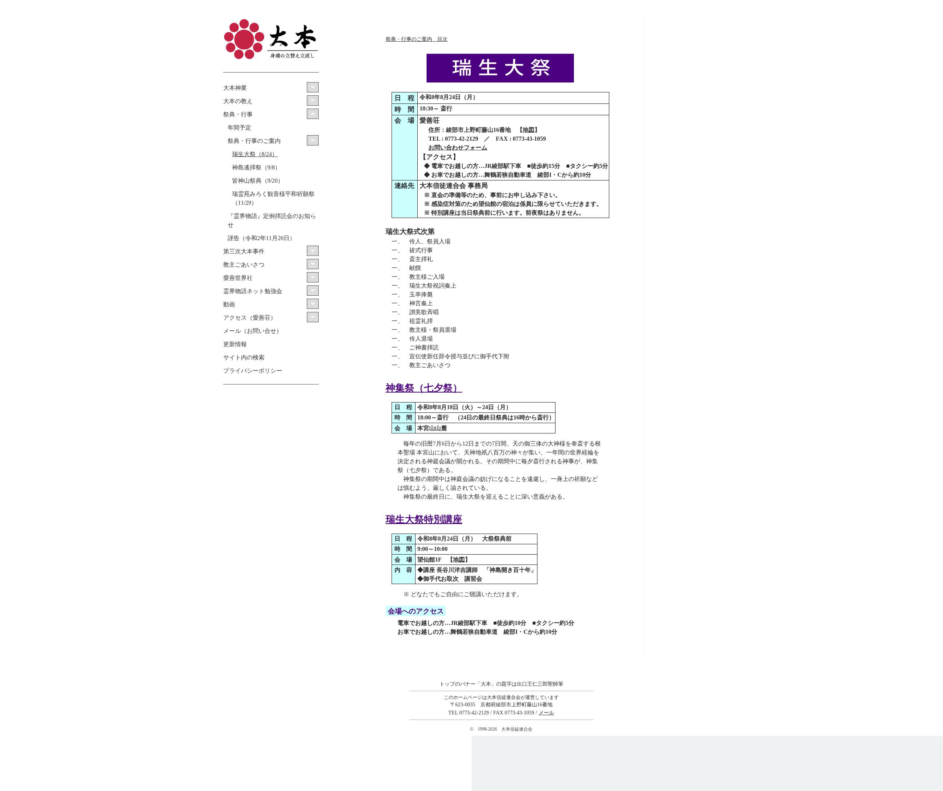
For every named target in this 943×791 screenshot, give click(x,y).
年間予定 (239, 127)
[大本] (271, 58)
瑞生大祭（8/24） (255, 154)
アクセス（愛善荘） (249, 317)
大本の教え (238, 101)
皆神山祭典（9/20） (258, 180)
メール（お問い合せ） (252, 331)
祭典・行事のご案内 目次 (417, 39)
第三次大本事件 (243, 251)
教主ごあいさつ (243, 264)
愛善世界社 (238, 278)
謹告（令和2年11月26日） (261, 238)
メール (546, 713)
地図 (528, 130)
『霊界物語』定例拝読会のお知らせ (272, 220)
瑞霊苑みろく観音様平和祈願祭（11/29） (273, 198)
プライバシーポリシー (252, 371)
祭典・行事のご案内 (254, 141)
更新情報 (235, 344)
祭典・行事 (238, 114)
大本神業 (235, 88)
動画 (229, 304)
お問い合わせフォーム (457, 147)
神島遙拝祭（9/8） (256, 167)
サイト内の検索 (243, 357)
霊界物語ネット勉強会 (252, 291)
